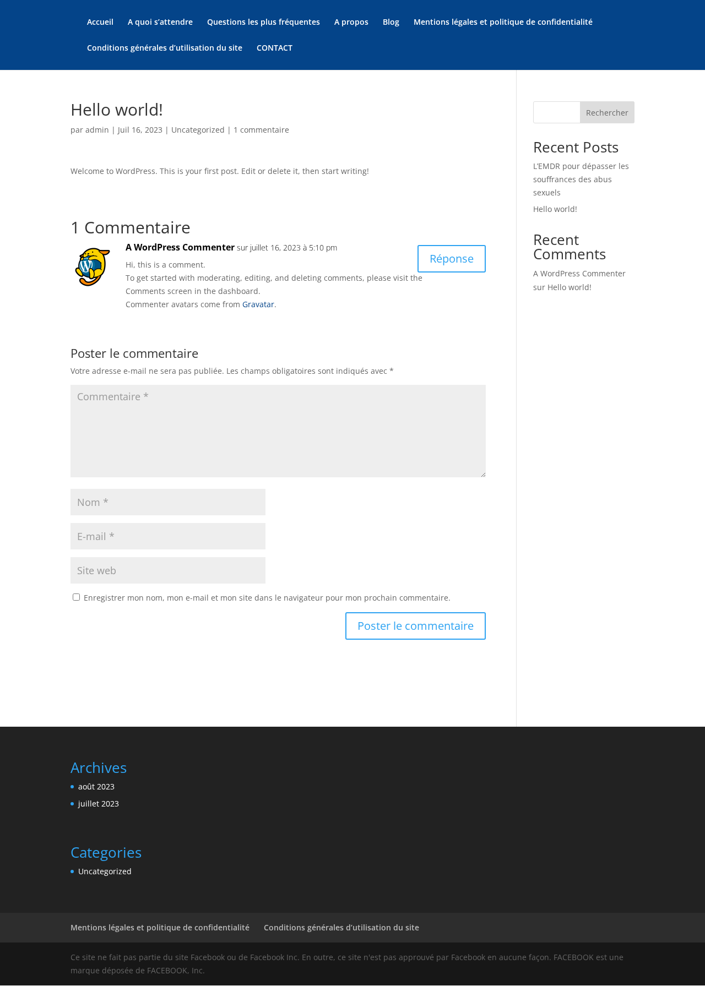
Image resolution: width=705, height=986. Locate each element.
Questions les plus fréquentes (263, 22)
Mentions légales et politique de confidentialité (503, 22)
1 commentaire (261, 129)
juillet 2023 (98, 803)
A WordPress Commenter (180, 247)
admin (97, 129)
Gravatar (258, 304)
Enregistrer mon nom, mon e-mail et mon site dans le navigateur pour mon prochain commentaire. (267, 597)
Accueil (100, 22)
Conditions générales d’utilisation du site (164, 48)
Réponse (452, 258)
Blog (391, 22)
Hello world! (555, 209)
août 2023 (96, 786)
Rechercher (607, 112)
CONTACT (274, 48)
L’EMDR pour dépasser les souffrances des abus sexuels (581, 179)
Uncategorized (198, 129)
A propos (351, 22)
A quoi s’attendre (160, 22)
